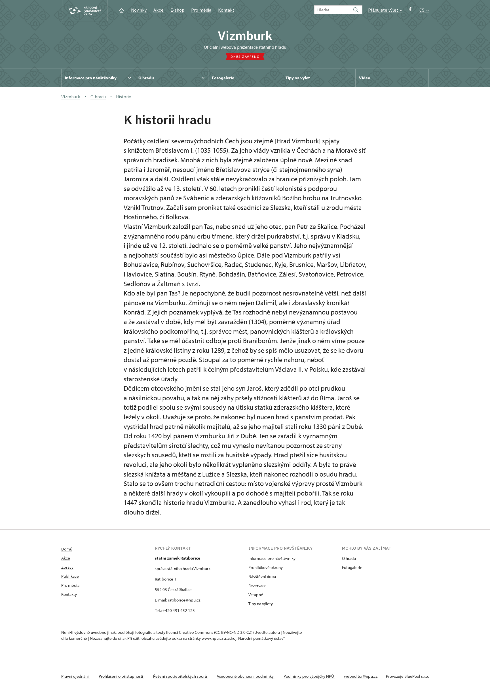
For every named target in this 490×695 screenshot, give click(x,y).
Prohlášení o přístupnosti (121, 676)
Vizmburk (245, 35)
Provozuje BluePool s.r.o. (407, 676)
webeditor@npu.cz (360, 676)
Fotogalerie (352, 567)
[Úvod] (121, 10)
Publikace (70, 576)
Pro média (201, 10)
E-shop (177, 10)
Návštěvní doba (262, 576)
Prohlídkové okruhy (265, 567)
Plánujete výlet (383, 10)
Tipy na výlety (260, 603)
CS (422, 10)
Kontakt (226, 10)
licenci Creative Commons (189, 632)
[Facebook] (410, 10)
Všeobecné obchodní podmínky (245, 676)
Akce (158, 10)
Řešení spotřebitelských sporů (180, 676)
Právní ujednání (75, 676)
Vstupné (255, 594)
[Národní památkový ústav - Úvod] (84, 10)
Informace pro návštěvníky (271, 558)
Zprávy (67, 567)
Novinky (139, 10)
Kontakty (69, 594)
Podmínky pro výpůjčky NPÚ (309, 676)
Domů (66, 549)
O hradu (349, 558)
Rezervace (257, 585)
